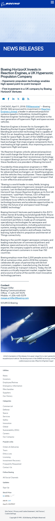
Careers (6, 433)
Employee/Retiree (10, 382)
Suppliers (7, 393)
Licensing (7, 457)
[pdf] (33, 99)
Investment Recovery (11, 461)
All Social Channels (10, 478)
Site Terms (8, 511)
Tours (5, 450)
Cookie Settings (10, 514)
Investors (6, 379)
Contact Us (7, 467)
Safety (5, 420)
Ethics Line (7, 454)
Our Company (8, 437)
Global (5, 427)
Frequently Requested (12, 464)
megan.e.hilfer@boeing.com (15, 298)
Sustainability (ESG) (11, 430)
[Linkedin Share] (13, 99)
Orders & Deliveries (11, 447)
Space (5, 413)
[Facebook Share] (8, 99)
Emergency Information (12, 386)
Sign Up (6, 488)
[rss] (28, 99)
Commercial (8, 406)
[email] (3, 99)
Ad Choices (40, 511)
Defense (6, 410)
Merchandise (8, 389)
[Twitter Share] (18, 99)
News (5, 376)
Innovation (7, 423)
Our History (7, 396)
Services (6, 416)
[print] (23, 99)
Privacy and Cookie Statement (24, 511)
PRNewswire (32, 106)
